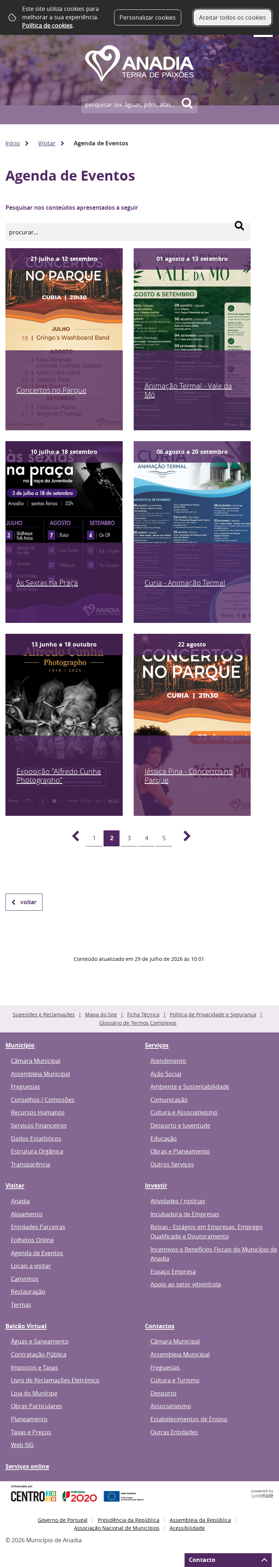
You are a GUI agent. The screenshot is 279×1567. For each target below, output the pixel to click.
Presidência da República (128, 1519)
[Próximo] (183, 838)
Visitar (47, 143)
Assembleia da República (200, 1519)
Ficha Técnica (143, 1014)
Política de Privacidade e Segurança (213, 1014)
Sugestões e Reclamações (44, 1014)
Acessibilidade (187, 1527)
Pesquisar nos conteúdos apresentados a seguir (71, 208)
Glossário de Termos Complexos (138, 1022)
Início (12, 143)
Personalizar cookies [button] (148, 17)
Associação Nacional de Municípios (116, 1527)
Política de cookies (47, 25)
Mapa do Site (101, 1014)
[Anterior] (71, 838)
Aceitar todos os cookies (232, 17)
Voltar (28, 902)
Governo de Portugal (63, 1519)
